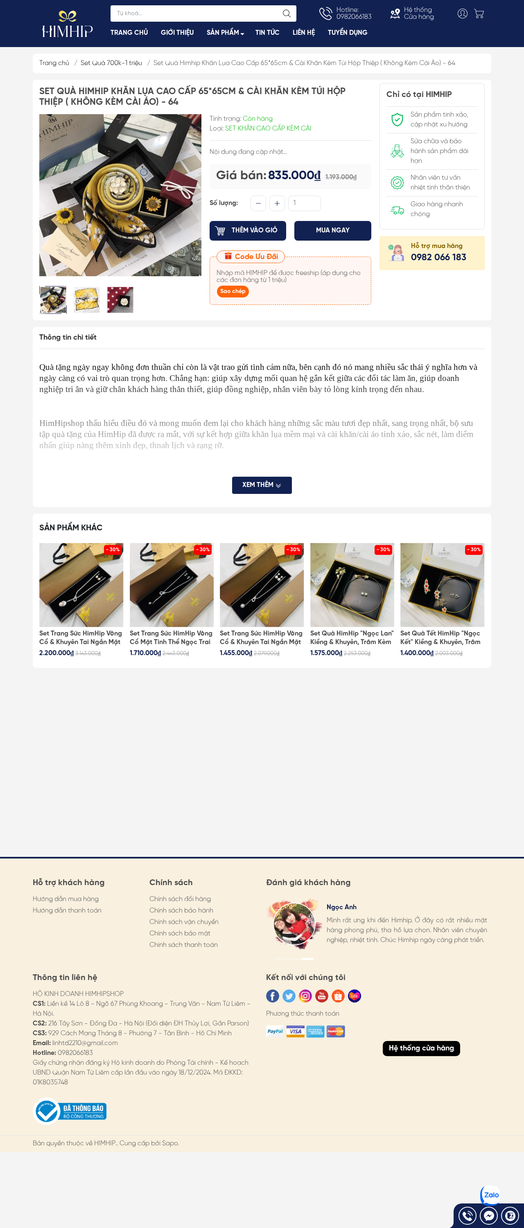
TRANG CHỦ (129, 32)
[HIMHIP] (67, 23)
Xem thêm (258, 485)
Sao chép (233, 291)
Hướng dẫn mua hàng (66, 899)
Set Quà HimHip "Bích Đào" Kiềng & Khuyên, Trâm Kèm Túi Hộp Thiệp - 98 (441, 638)
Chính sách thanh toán (183, 945)
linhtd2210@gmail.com (85, 1043)
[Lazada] (354, 996)
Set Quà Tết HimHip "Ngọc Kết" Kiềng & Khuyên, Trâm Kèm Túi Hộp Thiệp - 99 (350, 638)
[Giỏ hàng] (481, 13)
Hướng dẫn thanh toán (67, 910)
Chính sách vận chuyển (184, 922)
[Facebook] (272, 996)
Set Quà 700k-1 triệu (111, 63)
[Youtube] (321, 996)
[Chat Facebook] (489, 1216)
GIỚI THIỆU (177, 32)
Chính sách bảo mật (179, 933)
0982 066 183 (438, 258)
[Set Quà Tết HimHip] (352, 585)
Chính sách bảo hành (181, 910)
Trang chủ (54, 63)
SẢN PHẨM (223, 32)
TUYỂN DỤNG (348, 32)
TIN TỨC (267, 32)
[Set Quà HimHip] (262, 585)
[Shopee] (338, 996)
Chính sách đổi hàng (180, 899)
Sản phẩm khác (71, 528)
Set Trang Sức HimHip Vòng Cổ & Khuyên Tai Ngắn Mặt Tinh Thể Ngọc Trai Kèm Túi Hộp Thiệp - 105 (171, 638)
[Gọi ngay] (467, 1216)
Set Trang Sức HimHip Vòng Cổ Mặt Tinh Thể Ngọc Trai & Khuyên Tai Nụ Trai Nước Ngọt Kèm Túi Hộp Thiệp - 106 (80, 638)
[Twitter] (289, 996)
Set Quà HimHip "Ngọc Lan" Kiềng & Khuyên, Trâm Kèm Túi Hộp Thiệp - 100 (261, 638)
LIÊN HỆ (304, 32)
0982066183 (75, 1053)
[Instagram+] (305, 996)
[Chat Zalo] (510, 1216)
